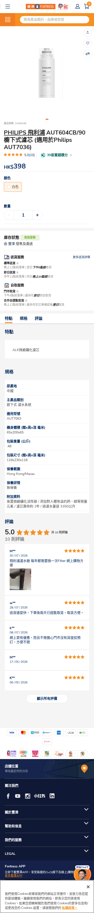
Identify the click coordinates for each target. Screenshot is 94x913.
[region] (47, 896)
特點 (9, 318)
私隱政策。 (70, 908)
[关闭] (88, 886)
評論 (38, 318)
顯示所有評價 (47, 698)
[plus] (37, 215)
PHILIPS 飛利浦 (24, 132)
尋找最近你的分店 (16, 771)
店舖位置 (11, 766)
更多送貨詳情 (81, 257)
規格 (23, 318)
